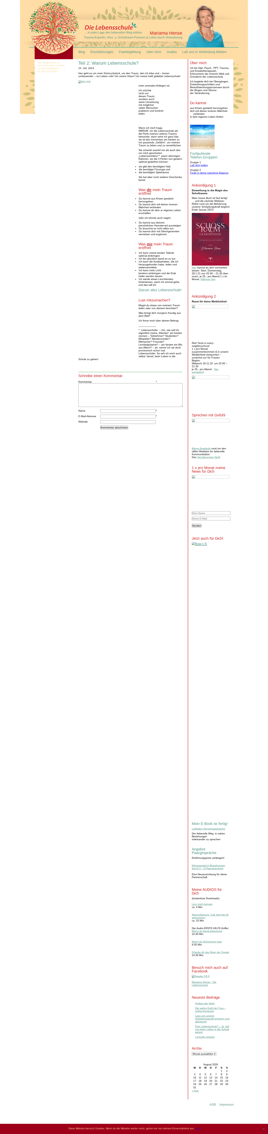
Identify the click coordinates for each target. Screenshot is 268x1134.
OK (198, 1128)
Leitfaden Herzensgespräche (208, 828)
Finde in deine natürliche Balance (209, 172)
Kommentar (89, 381)
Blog (81, 52)
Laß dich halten (199, 165)
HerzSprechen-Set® (208, 457)
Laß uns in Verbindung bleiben (204, 52)
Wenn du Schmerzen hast (207, 941)
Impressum (227, 1104)
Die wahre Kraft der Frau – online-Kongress (210, 1010)
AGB (213, 1104)
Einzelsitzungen (101, 52)
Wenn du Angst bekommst (207, 931)
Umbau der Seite (205, 1003)
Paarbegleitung (130, 52)
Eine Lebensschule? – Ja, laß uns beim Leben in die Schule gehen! (212, 1029)
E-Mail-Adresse (89, 416)
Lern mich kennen (202, 904)
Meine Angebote (201, 448)
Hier (194, 267)
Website (83, 421)
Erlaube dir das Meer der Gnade (210, 952)
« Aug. (195, 1090)
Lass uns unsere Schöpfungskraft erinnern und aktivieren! (212, 1018)
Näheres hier (208, 279)
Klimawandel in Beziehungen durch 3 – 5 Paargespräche (208, 867)
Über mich (153, 52)
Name (89, 410)
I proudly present (205, 1036)
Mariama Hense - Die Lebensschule (204, 983)
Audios (172, 52)
